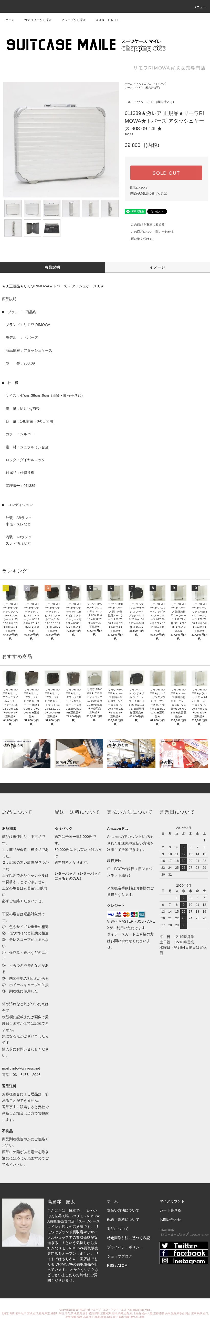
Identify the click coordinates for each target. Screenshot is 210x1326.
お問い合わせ (170, 1219)
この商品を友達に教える (148, 224)
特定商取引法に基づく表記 (148, 193)
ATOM (122, 1265)
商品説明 (52, 267)
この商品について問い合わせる (152, 231)
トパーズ (160, 83)
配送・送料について (123, 1219)
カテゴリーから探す (38, 20)
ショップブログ (119, 1256)
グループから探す (73, 20)
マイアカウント (172, 1201)
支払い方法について (123, 1210)
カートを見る (170, 1210)
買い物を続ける (141, 239)
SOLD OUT (166, 172)
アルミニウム (144, 83)
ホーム (10, 20)
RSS (110, 1265)
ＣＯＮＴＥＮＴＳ (107, 20)
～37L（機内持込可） (148, 87)
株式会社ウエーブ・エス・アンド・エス (103, 1309)
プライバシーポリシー (125, 1247)
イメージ (157, 267)
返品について (139, 188)
